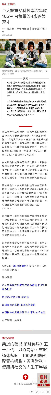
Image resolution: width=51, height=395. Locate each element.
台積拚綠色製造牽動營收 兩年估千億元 (23, 312)
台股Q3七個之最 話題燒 (15, 297)
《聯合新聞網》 (20, 266)
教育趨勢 (11, 4)
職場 (4, 4)
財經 (4, 338)
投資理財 (10, 338)
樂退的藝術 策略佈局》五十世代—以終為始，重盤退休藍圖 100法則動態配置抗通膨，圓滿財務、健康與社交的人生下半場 (25, 355)
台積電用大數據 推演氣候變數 (18, 304)
